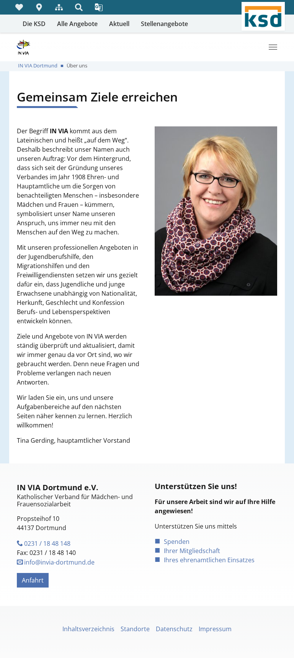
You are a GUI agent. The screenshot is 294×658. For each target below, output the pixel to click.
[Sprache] (99, 7)
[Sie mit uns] (19, 7)
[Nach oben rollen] (277, 641)
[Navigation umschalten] (273, 47)
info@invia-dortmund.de (59, 562)
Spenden (176, 541)
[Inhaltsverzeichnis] (59, 7)
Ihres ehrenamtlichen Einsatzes (209, 560)
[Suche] (79, 7)
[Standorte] (39, 7)
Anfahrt (33, 580)
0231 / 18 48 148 (47, 543)
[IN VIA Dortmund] (23, 47)
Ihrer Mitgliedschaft (192, 551)
